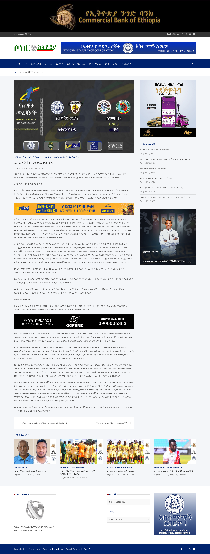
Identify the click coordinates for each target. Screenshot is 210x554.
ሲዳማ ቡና (23, 157)
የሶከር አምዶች (127, 64)
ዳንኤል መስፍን (34, 474)
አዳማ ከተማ (158, 468)
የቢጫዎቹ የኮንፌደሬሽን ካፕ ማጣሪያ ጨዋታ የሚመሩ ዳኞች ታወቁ (165, 197)
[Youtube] (194, 34)
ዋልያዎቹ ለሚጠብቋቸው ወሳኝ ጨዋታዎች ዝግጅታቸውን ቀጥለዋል (165, 159)
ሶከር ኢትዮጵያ (34, 549)
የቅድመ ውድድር (111, 64)
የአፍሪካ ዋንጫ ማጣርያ (78, 468)
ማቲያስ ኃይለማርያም (35, 168)
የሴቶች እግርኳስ (95, 64)
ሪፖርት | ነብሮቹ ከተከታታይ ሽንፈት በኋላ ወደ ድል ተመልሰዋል (44, 423)
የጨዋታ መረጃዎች (60, 157)
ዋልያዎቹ (59, 64)
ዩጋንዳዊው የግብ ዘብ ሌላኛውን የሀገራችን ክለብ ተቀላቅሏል (162, 187)
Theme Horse (57, 549)
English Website (173, 34)
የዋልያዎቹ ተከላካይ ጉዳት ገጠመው (153, 168)
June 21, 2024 (19, 168)
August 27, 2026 (20, 474)
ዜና (25, 64)
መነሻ (18, 64)
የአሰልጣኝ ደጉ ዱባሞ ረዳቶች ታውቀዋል (154, 149)
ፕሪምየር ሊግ (36, 64)
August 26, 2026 (160, 474)
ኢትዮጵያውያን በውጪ (76, 64)
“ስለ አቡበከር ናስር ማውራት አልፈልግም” (111, 423)
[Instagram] (186, 34)
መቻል (16, 157)
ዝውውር (48, 64)
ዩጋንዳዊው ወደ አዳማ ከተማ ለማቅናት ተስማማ (158, 178)
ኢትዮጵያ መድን (35, 157)
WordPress (89, 549)
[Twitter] (190, 34)
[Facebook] (182, 34)
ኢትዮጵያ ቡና (47, 157)
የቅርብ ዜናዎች (22, 435)
